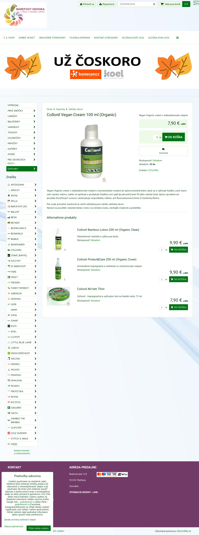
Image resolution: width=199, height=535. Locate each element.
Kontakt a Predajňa (106, 37)
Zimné (11, 154)
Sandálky (13, 127)
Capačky (12, 116)
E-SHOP (10, 37)
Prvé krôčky (15, 110)
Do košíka (175, 137)
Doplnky (13, 168)
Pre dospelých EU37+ (16, 161)
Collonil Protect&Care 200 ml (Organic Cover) (107, 259)
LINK (95, 492)
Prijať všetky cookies (39, 528)
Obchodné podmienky (52, 37)
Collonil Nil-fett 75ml (90, 289)
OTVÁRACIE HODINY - (81, 492)
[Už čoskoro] (99, 87)
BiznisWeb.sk (184, 531)
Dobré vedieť (27, 37)
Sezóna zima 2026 (158, 37)
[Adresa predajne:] (112, 475)
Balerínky (14, 121)
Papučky (13, 143)
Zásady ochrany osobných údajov (20, 519)
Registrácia (108, 4)
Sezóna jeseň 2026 (133, 37)
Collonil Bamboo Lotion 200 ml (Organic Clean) (108, 230)
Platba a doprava (80, 37)
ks (160, 137)
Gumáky (12, 148)
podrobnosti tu (27, 501)
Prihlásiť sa (88, 4)
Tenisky (12, 132)
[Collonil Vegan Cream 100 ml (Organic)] (92, 151)
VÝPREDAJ (13, 105)
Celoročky (14, 137)
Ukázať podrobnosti (13, 526)
